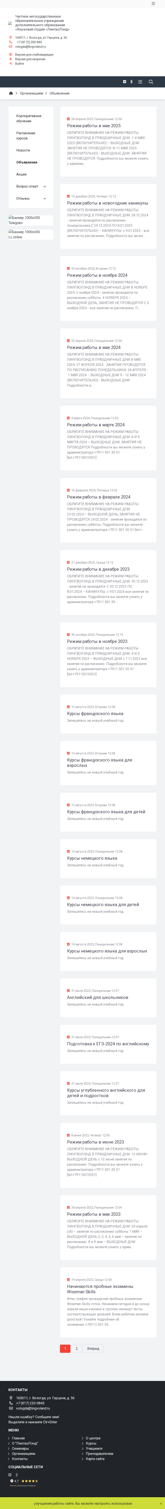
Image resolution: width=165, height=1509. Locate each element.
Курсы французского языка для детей (106, 811)
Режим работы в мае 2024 (94, 347)
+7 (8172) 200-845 (29, 42)
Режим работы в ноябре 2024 (97, 275)
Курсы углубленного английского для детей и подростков (106, 1093)
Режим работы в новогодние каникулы (107, 203)
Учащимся (94, 1448)
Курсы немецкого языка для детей (103, 904)
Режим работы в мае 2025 (94, 125)
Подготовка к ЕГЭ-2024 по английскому (108, 1043)
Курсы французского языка (95, 713)
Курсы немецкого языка (92, 858)
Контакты (20, 1459)
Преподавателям (99, 1454)
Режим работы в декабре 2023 (98, 569)
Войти (19, 63)
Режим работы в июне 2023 (95, 1142)
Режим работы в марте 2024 (96, 424)
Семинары (20, 1448)
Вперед (93, 1349)
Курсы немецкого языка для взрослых (107, 951)
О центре (93, 1438)
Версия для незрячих (30, 59)
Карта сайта (95, 1459)
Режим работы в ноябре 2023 (97, 641)
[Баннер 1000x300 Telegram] (31, 220)
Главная (18, 1438)
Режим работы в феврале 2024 (98, 497)
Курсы (91, 1443)
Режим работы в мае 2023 (94, 1214)
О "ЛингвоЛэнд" (25, 1443)
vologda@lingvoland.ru (30, 46)
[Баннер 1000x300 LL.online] (31, 234)
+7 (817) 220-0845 (30, 1403)
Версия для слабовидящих (34, 54)
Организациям (23, 1454)
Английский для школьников (97, 997)
